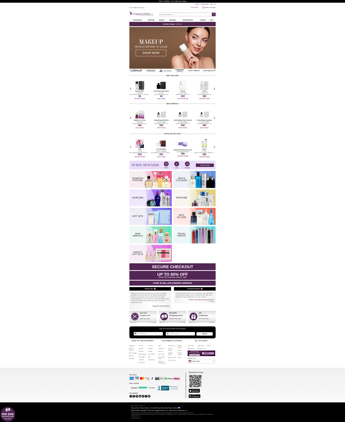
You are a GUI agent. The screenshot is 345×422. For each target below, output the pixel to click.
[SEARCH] (214, 14)
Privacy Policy (144, 408)
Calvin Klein (184, 93)
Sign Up (204, 334)
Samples (141, 348)
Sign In (197, 4)
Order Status (204, 4)
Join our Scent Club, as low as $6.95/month (172, 1)
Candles (150, 351)
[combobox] (187, 14)
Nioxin (205, 151)
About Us (160, 351)
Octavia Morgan (162, 122)
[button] (214, 70)
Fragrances (137, 20)
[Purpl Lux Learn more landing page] (201, 354)
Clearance (141, 359)
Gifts (211, 20)
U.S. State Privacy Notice (157, 408)
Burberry (140, 93)
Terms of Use (135, 408)
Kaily (140, 151)
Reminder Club (201, 348)
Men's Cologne (133, 353)
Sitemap (180, 350)
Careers (180, 357)
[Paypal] (152, 378)
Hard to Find (151, 359)
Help (211, 4)
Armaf (162, 93)
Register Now (191, 348)
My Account (191, 345)
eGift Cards (161, 354)
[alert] (195, 7)
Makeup (161, 20)
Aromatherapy (142, 354)
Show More (212, 301)
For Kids (150, 345)
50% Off (141, 345)
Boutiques (131, 358)
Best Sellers (142, 357)
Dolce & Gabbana (162, 151)
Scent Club (142, 362)
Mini (149, 357)
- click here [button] (172, 24)
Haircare (172, 20)
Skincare (151, 20)
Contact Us (161, 348)
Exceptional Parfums (183, 151)
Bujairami (140, 122)
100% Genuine (172, 357)
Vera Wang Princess (201, 299)
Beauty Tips (149, 288)
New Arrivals (151, 354)
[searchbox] (185, 14)
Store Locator (171, 360)
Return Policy (171, 345)
